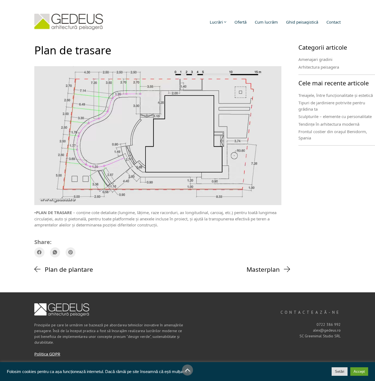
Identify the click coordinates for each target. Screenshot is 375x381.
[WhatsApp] (55, 252)
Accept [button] (359, 371)
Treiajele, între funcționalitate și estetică (335, 95)
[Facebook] (39, 252)
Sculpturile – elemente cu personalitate (335, 116)
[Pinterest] (71, 252)
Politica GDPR (47, 354)
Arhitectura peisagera (318, 67)
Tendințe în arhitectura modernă (328, 124)
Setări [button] (339, 371)
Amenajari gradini (315, 59)
